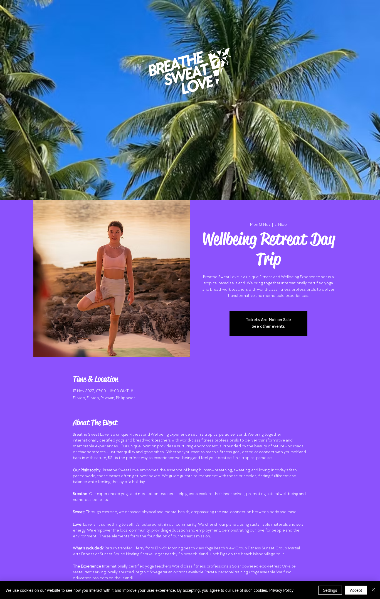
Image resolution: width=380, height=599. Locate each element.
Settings (330, 590)
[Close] (373, 590)
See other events (268, 326)
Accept (356, 590)
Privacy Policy (281, 590)
